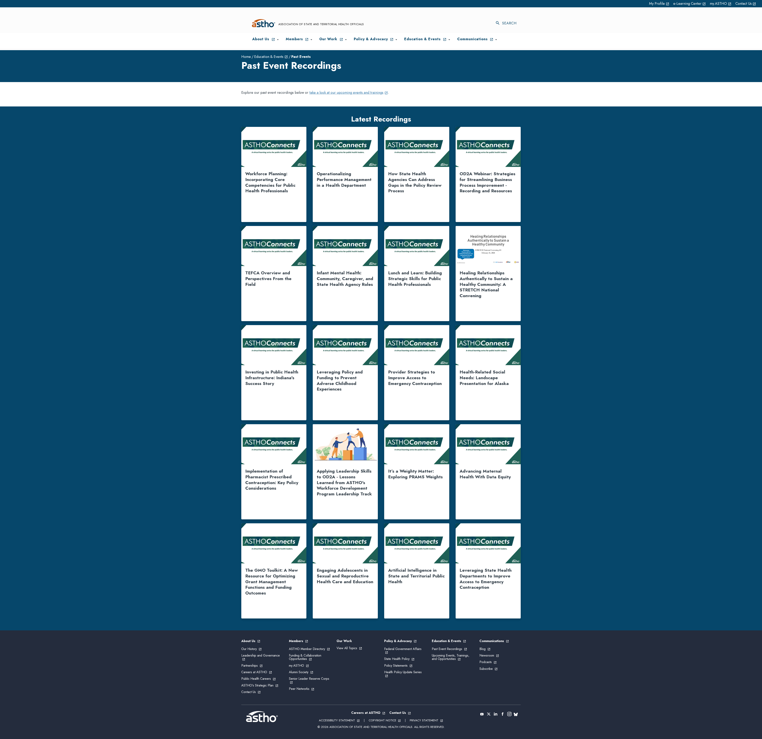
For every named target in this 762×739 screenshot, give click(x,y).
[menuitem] (278, 40)
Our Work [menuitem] (331, 39)
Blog (485, 649)
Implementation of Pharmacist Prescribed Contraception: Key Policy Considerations (271, 479)
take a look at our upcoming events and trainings (348, 92)
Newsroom (489, 655)
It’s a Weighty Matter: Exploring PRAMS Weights (415, 474)
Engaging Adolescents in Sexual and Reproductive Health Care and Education (345, 576)
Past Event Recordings (449, 649)
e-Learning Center (689, 3)
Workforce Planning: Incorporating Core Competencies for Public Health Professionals (270, 182)
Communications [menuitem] (475, 39)
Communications (494, 641)
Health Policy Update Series (403, 674)
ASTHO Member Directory (309, 649)
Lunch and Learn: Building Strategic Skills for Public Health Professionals (415, 278)
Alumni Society (301, 672)
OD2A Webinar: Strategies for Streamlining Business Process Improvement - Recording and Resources (487, 182)
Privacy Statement (426, 720)
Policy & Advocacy (400, 641)
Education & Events (271, 56)
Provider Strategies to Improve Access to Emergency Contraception (415, 377)
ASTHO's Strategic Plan (259, 685)
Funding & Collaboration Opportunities (305, 657)
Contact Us (745, 3)
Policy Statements (398, 665)
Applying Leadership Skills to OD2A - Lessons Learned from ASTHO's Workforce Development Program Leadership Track (344, 482)
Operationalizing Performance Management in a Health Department (344, 179)
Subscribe (488, 668)
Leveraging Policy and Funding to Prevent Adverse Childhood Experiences (340, 380)
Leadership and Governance (260, 657)
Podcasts (488, 662)
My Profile (659, 3)
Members (298, 641)
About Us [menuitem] (263, 39)
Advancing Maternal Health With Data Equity (485, 474)
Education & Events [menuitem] (425, 39)
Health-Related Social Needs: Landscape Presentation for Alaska (484, 377)
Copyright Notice (385, 720)
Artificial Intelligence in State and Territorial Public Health (416, 576)
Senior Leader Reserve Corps (309, 680)
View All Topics (349, 648)
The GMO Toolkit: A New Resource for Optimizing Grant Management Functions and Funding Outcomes (271, 581)
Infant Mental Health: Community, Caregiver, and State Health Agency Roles (345, 278)
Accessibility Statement (339, 720)
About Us (250, 641)
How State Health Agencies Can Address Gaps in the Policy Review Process (415, 182)
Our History (251, 649)
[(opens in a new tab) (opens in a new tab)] (481, 714)
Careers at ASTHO (256, 672)
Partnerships (252, 665)
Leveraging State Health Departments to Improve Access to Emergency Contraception (486, 578)
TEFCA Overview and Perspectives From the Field (268, 278)
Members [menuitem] (297, 39)
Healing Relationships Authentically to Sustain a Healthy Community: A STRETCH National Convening (486, 284)
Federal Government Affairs (402, 651)
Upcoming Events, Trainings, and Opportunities (450, 657)
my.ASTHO (720, 3)
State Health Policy (399, 659)
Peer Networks (301, 688)
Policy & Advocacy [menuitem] (374, 39)
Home (246, 56)
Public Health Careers (258, 678)
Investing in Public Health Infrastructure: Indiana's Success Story (271, 377)
